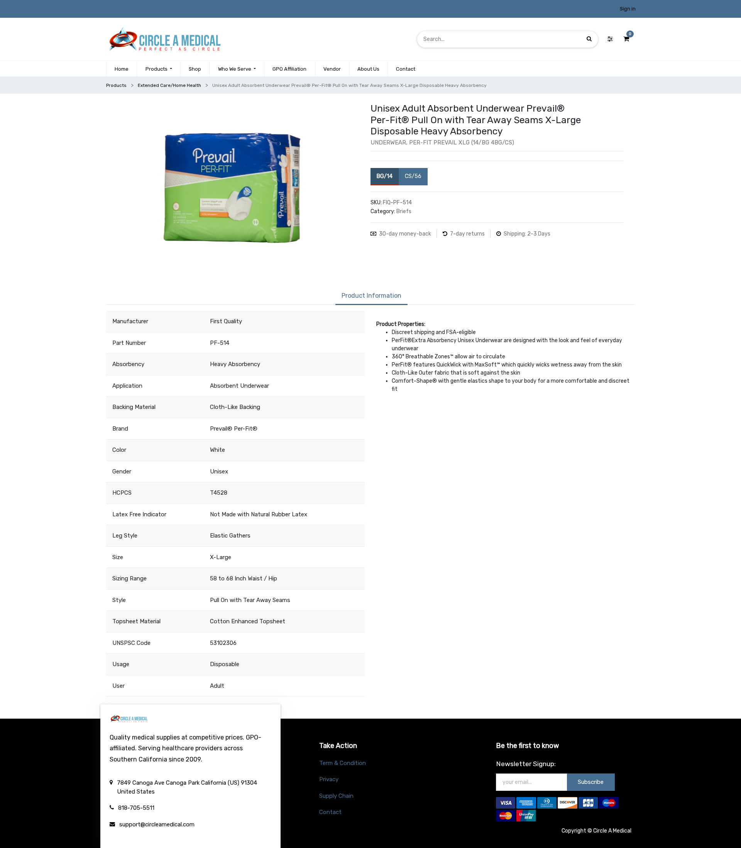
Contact (330, 812)
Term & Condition (342, 763)
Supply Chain (336, 795)
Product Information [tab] (371, 295)
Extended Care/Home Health (169, 85)
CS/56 (413, 176)
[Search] (589, 39)
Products (116, 85)
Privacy (328, 779)
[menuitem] (121, 69)
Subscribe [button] (591, 781)
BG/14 (384, 176)
